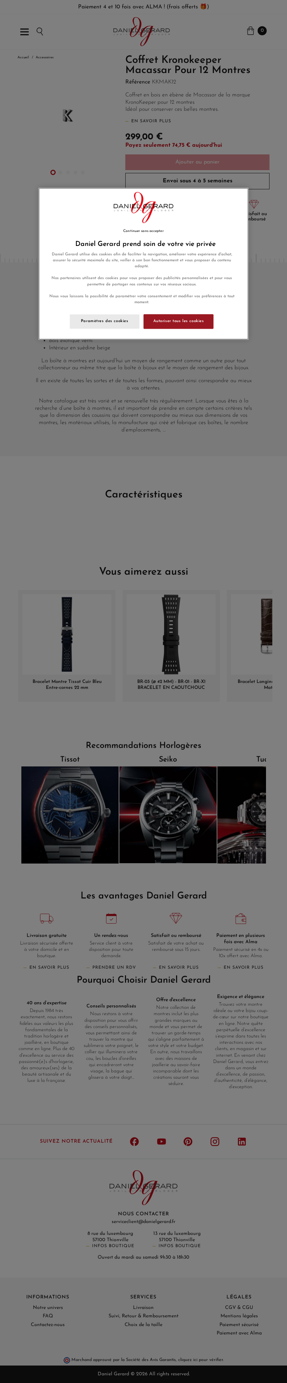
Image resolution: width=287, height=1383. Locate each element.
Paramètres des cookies (104, 321)
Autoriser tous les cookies (178, 321)
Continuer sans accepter (143, 231)
